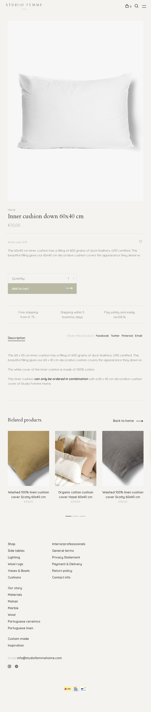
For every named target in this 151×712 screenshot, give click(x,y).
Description (16, 338)
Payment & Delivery (67, 564)
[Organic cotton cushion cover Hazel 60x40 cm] (75, 458)
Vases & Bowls (19, 571)
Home (11, 210)
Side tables (16, 551)
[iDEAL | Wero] (67, 690)
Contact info (61, 577)
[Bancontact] (83, 690)
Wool (12, 615)
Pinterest (127, 336)
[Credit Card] (75, 690)
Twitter (115, 336)
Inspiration (16, 645)
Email (138, 336)
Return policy (62, 571)
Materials (15, 595)
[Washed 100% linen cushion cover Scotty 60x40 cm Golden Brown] (28, 458)
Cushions (14, 577)
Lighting (14, 557)
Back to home (123, 421)
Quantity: (18, 278)
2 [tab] (76, 516)
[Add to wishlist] (140, 242)
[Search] (137, 6)
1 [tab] (69, 516)
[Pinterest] (16, 667)
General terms (63, 551)
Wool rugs (15, 564)
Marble (13, 608)
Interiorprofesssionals (68, 544)
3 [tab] (84, 516)
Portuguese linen (20, 628)
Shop (11, 544)
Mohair (13, 601)
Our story (15, 588)
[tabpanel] (75, 111)
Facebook (102, 336)
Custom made (18, 639)
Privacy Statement (66, 557)
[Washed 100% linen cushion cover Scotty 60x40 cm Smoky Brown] (123, 458)
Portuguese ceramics (24, 621)
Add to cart (20, 289)
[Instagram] (9, 667)
